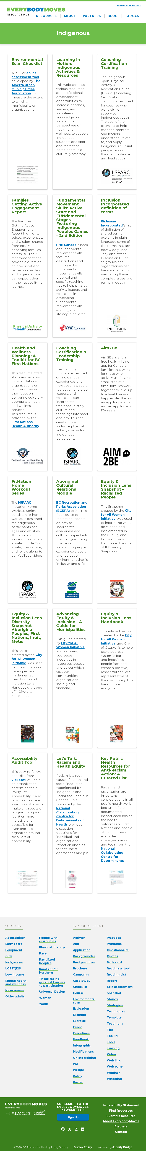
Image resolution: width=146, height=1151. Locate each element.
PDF (76, 1064)
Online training (84, 1058)
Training (113, 1048)
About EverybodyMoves (121, 1121)
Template (114, 1017)
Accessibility (15, 937)
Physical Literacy (52, 947)
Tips (110, 1030)
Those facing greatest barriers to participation (52, 982)
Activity (79, 937)
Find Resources (121, 1110)
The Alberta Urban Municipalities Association (26, 87)
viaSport (19, 780)
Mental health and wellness (16, 982)
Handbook (81, 1039)
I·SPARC (24, 502)
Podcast (133, 16)
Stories (112, 999)
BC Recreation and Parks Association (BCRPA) (71, 507)
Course (78, 993)
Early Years (13, 944)
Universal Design (52, 991)
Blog (113, 16)
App (76, 944)
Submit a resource (129, 5)
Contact (121, 1132)
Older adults (15, 996)
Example (79, 1015)
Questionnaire (118, 950)
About (70, 16)
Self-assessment (119, 987)
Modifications (83, 1051)
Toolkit (112, 1036)
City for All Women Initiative (116, 515)
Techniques (116, 1011)
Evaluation (81, 1008)
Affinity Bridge (122, 1147)
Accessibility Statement (121, 1105)
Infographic (82, 1045)
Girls (8, 956)
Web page (115, 1066)
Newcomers (14, 990)
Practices (114, 937)
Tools (111, 1042)
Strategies (115, 1005)
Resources (46, 16)
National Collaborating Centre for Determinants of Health (70, 816)
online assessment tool (25, 75)
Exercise (79, 1021)
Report (112, 980)
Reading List (116, 974)
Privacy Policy (83, 1147)
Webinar (113, 1072)
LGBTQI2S (13, 968)
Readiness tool (118, 968)
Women (45, 998)
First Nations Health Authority (25, 424)
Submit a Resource (120, 1116)
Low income (14, 974)
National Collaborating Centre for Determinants (112, 855)
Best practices (84, 962)
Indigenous (14, 962)
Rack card (114, 962)
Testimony (115, 1023)
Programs (114, 944)
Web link (113, 1060)
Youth (43, 1004)
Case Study (81, 980)
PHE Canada (66, 245)
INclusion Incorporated (112, 223)
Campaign (81, 974)
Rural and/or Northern (48, 970)
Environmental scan (84, 1000)
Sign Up (73, 1117)
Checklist (80, 987)
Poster (78, 1082)
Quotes (112, 956)
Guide (77, 1027)
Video (111, 1054)
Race (43, 953)
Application (81, 950)
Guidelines (81, 1033)
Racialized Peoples (47, 961)
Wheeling (114, 1079)
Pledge (78, 1070)
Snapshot (114, 993)
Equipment (13, 950)
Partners (92, 16)
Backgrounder (84, 956)
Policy (77, 1076)
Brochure (80, 968)
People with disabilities (48, 939)
